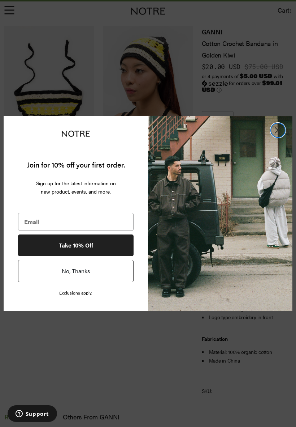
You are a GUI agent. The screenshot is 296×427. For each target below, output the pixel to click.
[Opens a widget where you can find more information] (32, 414)
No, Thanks (76, 271)
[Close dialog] (278, 130)
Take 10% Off (76, 245)
